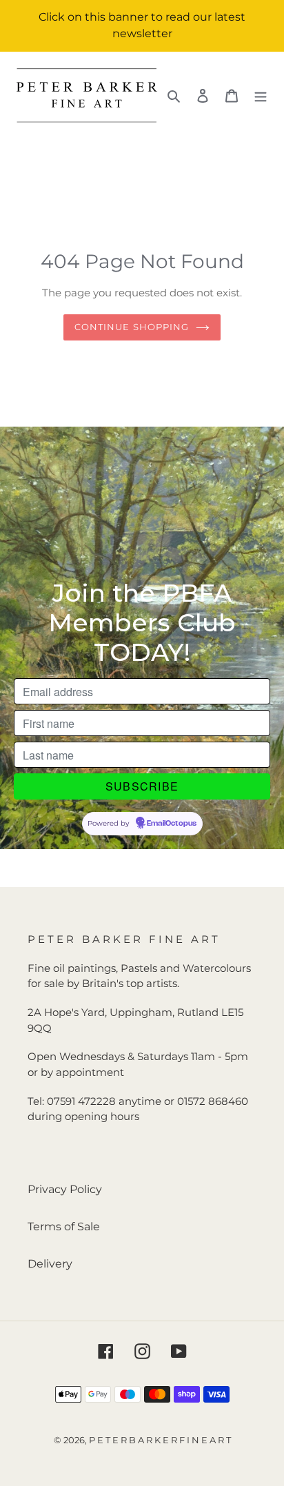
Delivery (50, 1263)
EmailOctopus (171, 823)
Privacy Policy (65, 1189)
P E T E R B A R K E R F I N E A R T (160, 1439)
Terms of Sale (64, 1226)
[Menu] (260, 95)
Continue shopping (131, 326)
